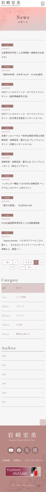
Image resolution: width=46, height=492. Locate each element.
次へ (30, 267)
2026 (4, 356)
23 (12, 267)
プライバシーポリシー (34, 460)
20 (31, 262)
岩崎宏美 (11, 3)
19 (26, 262)
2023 (4, 384)
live (7, 45)
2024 (4, 374)
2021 (4, 402)
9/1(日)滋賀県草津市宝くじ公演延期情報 (20, 223)
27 (23, 267)
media (7, 67)
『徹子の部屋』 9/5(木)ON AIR (16, 205)
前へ (8, 262)
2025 (4, 365)
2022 (4, 393)
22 (41, 262)
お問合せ (17, 460)
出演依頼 (6, 460)
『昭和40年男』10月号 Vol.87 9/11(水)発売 (21, 74)
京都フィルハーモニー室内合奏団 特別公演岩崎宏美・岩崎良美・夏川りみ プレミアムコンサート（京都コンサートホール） (22, 140)
